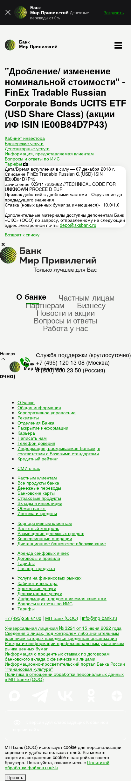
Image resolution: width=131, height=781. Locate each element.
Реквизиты (28, 417)
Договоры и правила (38, 558)
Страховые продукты (39, 498)
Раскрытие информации (42, 427)
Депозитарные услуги (27, 148)
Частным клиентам (37, 477)
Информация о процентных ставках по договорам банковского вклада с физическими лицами (57, 656)
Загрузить (114, 12)
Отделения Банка (35, 422)
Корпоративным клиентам (44, 523)
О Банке (26, 402)
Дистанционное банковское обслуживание (61, 543)
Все (38, 482)
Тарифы (13, 163)
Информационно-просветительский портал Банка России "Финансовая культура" (65, 666)
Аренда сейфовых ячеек (43, 553)
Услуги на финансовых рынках (49, 577)
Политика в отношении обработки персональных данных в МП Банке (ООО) (64, 676)
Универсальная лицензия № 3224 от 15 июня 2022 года (63, 628)
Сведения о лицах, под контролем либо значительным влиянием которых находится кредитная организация (62, 635)
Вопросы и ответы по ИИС (32, 158)
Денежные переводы (39, 488)
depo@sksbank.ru (78, 225)
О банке (31, 296)
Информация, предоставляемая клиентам (49, 153)
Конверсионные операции (44, 538)
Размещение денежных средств (50, 533)
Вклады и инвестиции (39, 503)
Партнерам (45, 304)
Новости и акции (66, 312)
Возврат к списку (22, 234)
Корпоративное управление (46, 412)
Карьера (26, 433)
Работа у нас (65, 327)
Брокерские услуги (24, 143)
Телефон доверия (36, 443)
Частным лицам (87, 297)
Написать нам (32, 438)
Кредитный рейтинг (37, 458)
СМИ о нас (28, 468)
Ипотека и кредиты (37, 513)
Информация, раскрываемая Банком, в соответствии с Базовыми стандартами (58, 450)
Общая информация (39, 407)
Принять (15, 777)
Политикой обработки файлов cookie (57, 765)
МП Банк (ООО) (61, 618)
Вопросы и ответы (65, 320)
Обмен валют (31, 508)
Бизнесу (91, 304)
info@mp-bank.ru (99, 618)
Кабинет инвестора (25, 138)
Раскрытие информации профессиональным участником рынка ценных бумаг (64, 645)
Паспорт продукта (36, 568)
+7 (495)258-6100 (23, 618)
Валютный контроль (38, 528)
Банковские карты (36, 493)
